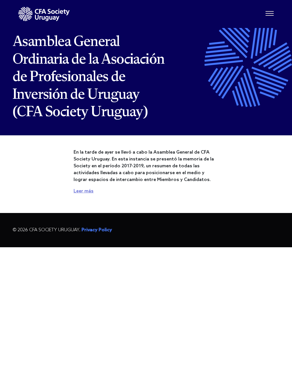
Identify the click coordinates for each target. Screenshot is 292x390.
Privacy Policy (97, 230)
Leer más (84, 191)
